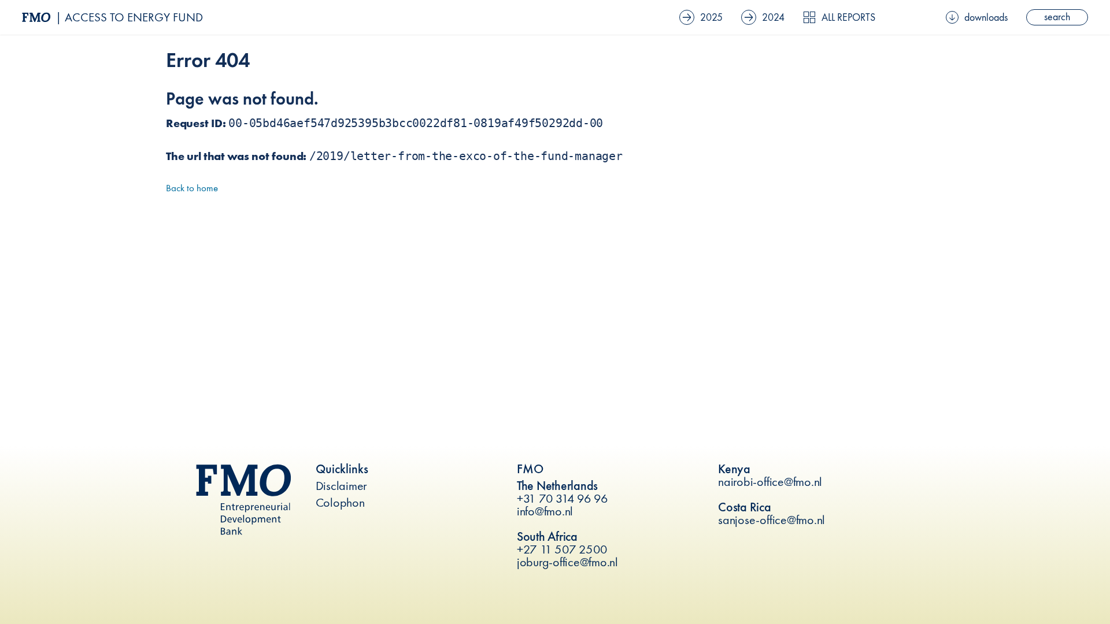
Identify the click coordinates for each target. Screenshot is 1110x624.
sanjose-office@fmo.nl (771, 519)
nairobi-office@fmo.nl (770, 481)
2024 (773, 17)
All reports (848, 17)
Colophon (340, 502)
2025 (711, 17)
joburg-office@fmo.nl (567, 562)
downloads (986, 17)
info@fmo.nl (545, 511)
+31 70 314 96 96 (562, 498)
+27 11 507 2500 (562, 549)
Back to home (192, 187)
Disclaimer (342, 485)
